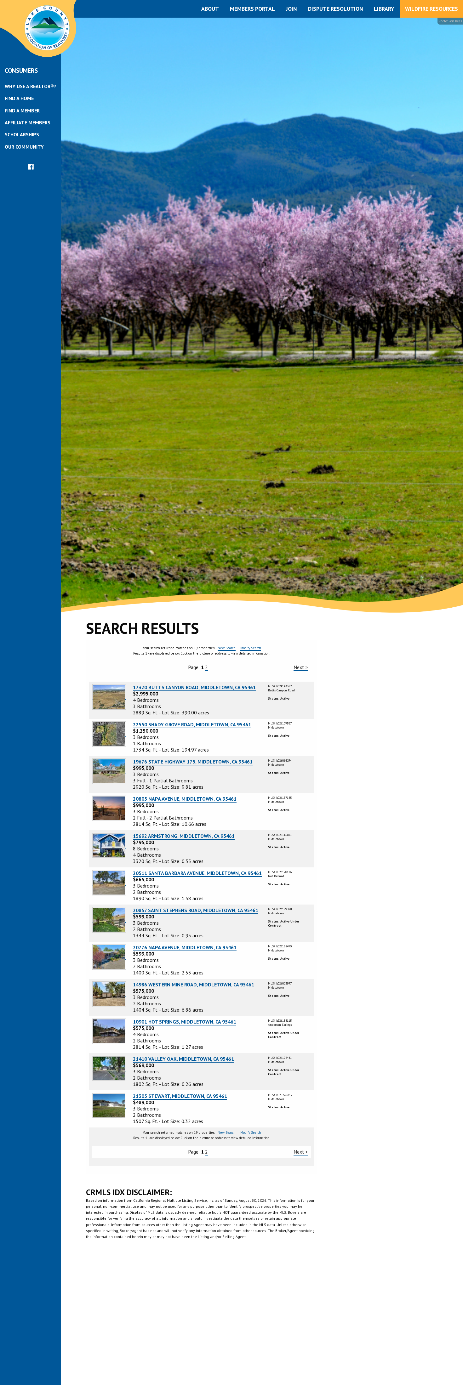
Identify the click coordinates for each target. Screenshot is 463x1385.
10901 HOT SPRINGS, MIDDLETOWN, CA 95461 (184, 1022)
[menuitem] (30, 86)
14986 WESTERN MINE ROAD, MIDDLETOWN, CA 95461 (193, 984)
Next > (301, 667)
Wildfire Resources (431, 8)
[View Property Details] (109, 696)
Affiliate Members (27, 122)
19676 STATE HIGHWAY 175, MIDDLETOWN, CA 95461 (193, 761)
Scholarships (22, 134)
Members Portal (252, 8)
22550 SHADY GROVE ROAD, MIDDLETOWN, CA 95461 (192, 724)
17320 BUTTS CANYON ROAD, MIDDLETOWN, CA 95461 (194, 687)
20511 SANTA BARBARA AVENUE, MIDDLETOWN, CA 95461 (197, 873)
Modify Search (250, 648)
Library (384, 8)
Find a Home (19, 98)
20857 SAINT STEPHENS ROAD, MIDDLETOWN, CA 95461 (195, 910)
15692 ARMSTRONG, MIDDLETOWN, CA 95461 (184, 836)
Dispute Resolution (335, 8)
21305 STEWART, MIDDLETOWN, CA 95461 (180, 1096)
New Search (227, 648)
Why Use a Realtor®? (30, 86)
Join (291, 8)
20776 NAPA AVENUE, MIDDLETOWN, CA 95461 (185, 947)
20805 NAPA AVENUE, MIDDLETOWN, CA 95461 (185, 799)
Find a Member (22, 110)
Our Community (24, 147)
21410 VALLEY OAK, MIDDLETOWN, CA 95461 (183, 1059)
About (210, 8)
